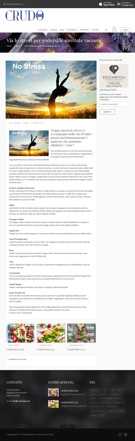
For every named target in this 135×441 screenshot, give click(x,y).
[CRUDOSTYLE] (25, 15)
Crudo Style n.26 (15, 349)
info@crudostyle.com (15, 4)
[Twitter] (125, 434)
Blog (18, 46)
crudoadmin (16, 123)
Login (125, 30)
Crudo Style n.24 (76, 349)
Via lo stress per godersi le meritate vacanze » (42, 46)
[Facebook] (120, 434)
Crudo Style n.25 (45, 349)
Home (9, 46)
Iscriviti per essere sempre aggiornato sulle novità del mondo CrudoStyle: (113, 97)
